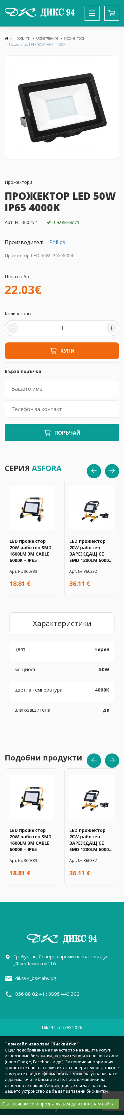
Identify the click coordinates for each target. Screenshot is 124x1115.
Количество (18, 314)
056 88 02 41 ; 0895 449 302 (47, 994)
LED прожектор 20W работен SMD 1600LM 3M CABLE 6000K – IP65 (31, 550)
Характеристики (62, 623)
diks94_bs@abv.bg (35, 978)
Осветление (47, 38)
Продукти (22, 38)
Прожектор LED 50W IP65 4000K (37, 44)
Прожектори (75, 38)
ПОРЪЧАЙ (67, 432)
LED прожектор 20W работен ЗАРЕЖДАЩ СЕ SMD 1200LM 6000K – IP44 (90, 551)
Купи (67, 350)
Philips (57, 242)
